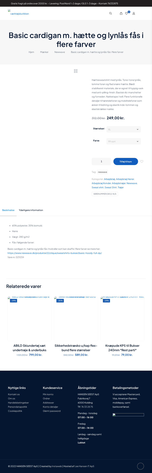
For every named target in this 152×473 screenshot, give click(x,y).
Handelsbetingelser (18, 402)
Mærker (44, 52)
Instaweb (57, 466)
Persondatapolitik (17, 406)
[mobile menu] (141, 13)
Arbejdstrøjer (119, 183)
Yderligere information (31, 210)
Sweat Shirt (111, 187)
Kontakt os (14, 394)
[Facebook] (131, 3)
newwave (102, 172)
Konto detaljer (50, 406)
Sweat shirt (98, 187)
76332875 (113, 3)
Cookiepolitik (15, 410)
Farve (96, 140)
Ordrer (46, 398)
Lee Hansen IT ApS (84, 466)
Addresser (48, 402)
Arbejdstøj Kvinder (101, 183)
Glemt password (52, 410)
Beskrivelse (8, 210)
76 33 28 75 (87, 406)
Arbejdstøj (109, 179)
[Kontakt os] (139, 3)
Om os (11, 398)
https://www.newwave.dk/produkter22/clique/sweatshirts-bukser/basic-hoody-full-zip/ (55, 253)
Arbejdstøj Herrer (125, 179)
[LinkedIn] (135, 3)
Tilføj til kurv (126, 161)
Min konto (48, 394)
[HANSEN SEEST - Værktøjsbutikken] (18, 13)
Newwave (59, 52)
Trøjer (121, 187)
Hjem (31, 52)
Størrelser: (99, 128)
